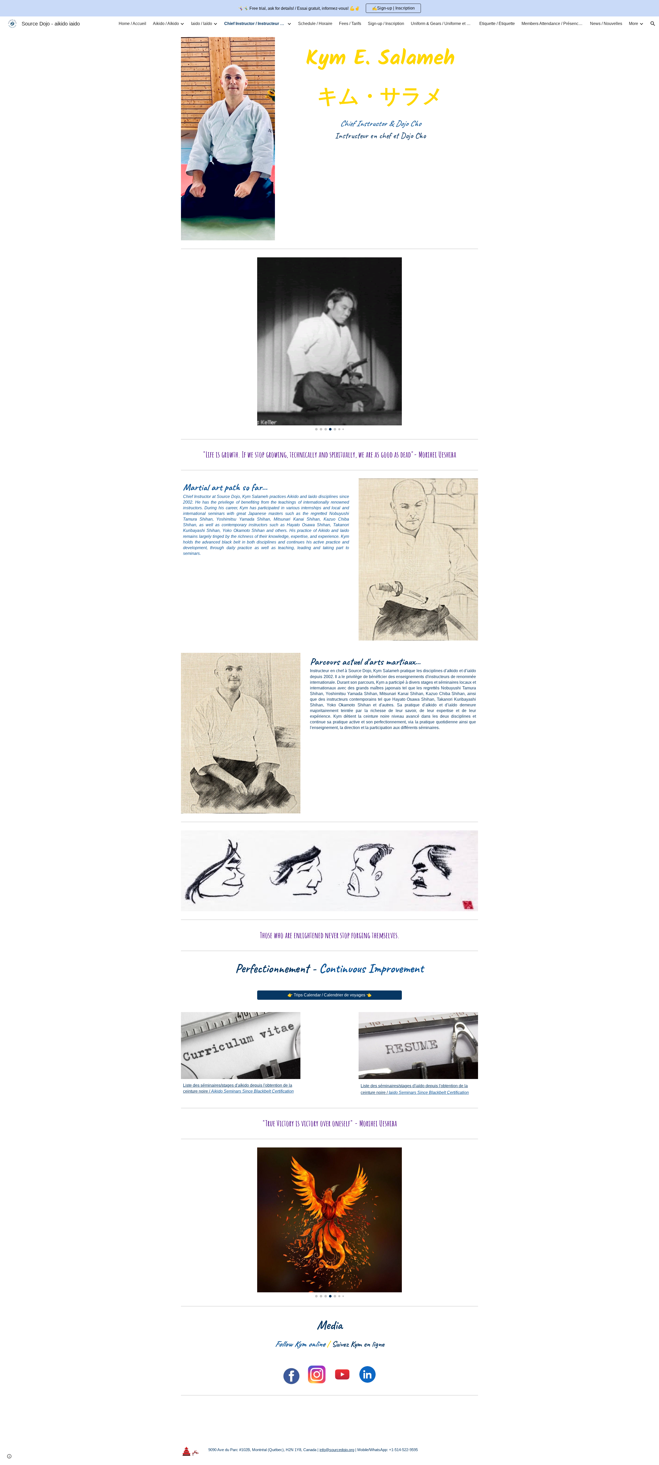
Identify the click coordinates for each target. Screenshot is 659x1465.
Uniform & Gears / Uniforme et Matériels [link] (442, 23)
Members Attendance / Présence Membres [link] (552, 23)
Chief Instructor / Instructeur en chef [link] (255, 23)
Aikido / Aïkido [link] (166, 23)
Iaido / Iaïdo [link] (201, 23)
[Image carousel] (329, 344)
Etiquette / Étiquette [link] (497, 23)
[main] (380, 91)
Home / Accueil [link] (132, 23)
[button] (653, 23)
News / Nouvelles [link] (606, 23)
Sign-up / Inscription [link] (386, 23)
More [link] (633, 23)
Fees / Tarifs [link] (350, 23)
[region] (329, 8)
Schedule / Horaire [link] (315, 23)
